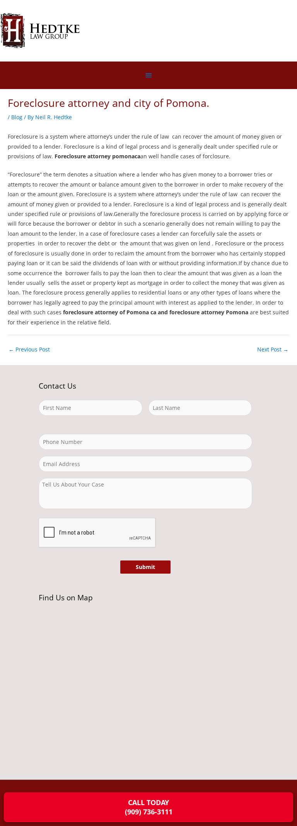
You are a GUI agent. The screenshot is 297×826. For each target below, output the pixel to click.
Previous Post (29, 349)
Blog (16, 117)
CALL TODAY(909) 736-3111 (148, 807)
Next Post (272, 349)
